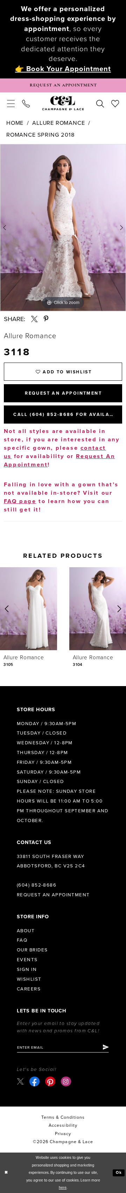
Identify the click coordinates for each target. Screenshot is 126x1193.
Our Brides (32, 950)
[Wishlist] (114, 103)
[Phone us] (26, 103)
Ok (119, 1172)
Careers (29, 989)
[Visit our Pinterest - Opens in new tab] (50, 1082)
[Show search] (99, 103)
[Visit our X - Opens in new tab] (20, 1082)
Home (14, 123)
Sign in (27, 969)
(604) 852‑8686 (36, 885)
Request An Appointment (63, 393)
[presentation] (28, 608)
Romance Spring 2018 (40, 134)
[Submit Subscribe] (105, 1047)
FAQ (22, 940)
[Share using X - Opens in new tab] (34, 319)
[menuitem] (11, 103)
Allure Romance (58, 123)
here (62, 1187)
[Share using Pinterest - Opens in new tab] (46, 319)
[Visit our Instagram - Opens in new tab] (66, 1082)
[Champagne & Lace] (63, 103)
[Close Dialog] (6, 1173)
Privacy (63, 1134)
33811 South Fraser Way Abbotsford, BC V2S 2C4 (51, 861)
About (26, 931)
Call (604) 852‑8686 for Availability (67, 414)
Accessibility (63, 1125)
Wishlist (29, 979)
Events (27, 960)
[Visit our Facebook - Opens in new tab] (34, 1082)
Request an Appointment (53, 895)
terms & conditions (63, 1117)
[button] (11, 103)
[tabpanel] (63, 227)
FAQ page (20, 501)
